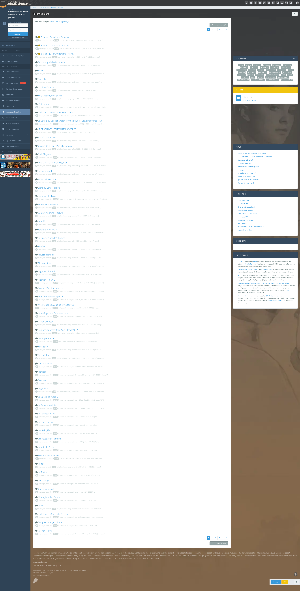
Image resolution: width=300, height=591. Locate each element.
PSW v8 (35, 570)
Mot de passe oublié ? (18, 37)
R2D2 (181, 555)
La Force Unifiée (46, 421)
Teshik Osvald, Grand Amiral (247, 269)
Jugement (43, 388)
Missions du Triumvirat (245, 210)
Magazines (251, 72)
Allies (40, 70)
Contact (70, 570)
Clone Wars (261, 555)
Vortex (41, 463)
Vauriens (42, 246)
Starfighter (270, 77)
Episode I (257, 65)
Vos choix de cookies (59, 570)
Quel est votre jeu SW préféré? (248, 180)
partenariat (9, 151)
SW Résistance (283, 77)
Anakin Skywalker (122, 555)
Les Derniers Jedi (139, 558)
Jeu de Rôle (271, 70)
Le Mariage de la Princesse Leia (53, 313)
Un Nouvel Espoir (274, 553)
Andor (241, 65)
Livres (291, 70)
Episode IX (244, 67)
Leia (136, 555)
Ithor (287, 290)
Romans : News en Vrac (49, 455)
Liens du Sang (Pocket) (49, 187)
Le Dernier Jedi (45, 170)
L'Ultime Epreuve (46, 87)
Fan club (252, 70)
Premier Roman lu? (47, 279)
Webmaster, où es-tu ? (245, 160)
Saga (283, 75)
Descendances (45, 363)
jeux (233, 555)
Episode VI (264, 67)
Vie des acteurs (287, 80)
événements (287, 555)
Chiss (255, 262)
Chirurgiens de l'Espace (49, 497)
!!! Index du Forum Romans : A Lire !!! (58, 53)
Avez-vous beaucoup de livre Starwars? (56, 304)
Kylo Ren (168, 555)
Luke (132, 555)
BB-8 (187, 555)
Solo (252, 77)
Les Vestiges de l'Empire (49, 438)
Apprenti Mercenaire (48, 229)
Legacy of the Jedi (46, 271)
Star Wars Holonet (40, 566)
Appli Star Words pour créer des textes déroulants (255, 157)
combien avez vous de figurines (248, 166)
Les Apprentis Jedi (47, 338)
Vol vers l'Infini (45, 530)
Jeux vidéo (282, 70)
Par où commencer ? (48, 137)
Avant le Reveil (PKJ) (48, 179)
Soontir (247, 264)
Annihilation (44, 354)
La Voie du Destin (46, 447)
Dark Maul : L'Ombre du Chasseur (53, 513)
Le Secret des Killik (47, 405)
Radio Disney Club (54, 566)
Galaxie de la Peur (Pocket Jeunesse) (55, 145)
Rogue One (260, 75)
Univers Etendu (272, 80)
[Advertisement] (265, 34)
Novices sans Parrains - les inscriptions (251, 227)
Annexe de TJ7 (243, 217)
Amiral (268, 269)
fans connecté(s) (249, 98)
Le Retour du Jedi (70, 555)
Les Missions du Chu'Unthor (247, 213)
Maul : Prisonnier (46, 254)
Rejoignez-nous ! (80, 570)
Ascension (43, 346)
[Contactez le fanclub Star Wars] (286, 3)
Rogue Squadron (273, 75)
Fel (251, 264)
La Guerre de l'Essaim (48, 396)
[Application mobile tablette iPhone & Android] (246, 3)
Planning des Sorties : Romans (55, 45)
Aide (284, 582)
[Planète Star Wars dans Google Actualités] (282, 3)
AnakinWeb (65, 553)
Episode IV (287, 65)
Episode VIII (286, 67)
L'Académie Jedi (243, 200)
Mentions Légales (45, 570)
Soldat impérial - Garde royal (51, 62)
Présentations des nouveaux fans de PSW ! (252, 153)
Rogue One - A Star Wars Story (65, 558)
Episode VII (275, 67)
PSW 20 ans (241, 75)
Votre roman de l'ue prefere (51, 296)
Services (245, 77)
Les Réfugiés (44, 430)
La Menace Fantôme (154, 553)
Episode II (266, 65)
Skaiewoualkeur (54, 22)
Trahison (42, 371)
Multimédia (262, 72)
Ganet (240, 262)
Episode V (254, 67)
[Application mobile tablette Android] (255, 3)
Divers (248, 65)
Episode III (277, 65)
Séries (290, 75)
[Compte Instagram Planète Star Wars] (264, 3)
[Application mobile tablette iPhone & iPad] (251, 3)
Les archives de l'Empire (246, 230)
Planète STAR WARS (18, 3)
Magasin (242, 72)
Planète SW (287, 72)
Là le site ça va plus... (245, 163)
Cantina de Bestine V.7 (245, 220)
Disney (121, 553)
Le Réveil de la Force (182, 553)
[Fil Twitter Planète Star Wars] (269, 3)
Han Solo (142, 555)
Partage (275, 582)
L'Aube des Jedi (45, 321)
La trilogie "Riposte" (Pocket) (51, 237)
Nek (239, 275)
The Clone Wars (243, 80)
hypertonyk (65, 22)
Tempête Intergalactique (50, 522)
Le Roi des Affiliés (46, 413)
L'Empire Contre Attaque (43, 555)
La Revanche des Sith (248, 553)
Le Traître (42, 472)
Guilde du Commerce (245, 296)
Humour (261, 70)
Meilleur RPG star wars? (246, 183)
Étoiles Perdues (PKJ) (48, 204)
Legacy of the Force (47, 196)
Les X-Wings (43, 480)
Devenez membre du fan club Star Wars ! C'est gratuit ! (18, 14)
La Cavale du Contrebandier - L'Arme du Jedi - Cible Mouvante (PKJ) (70, 120)
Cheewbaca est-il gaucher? (247, 173)
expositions (274, 555)
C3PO (175, 555)
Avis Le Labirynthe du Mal (50, 95)
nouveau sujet (221, 25)
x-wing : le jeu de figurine (246, 176)
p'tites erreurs (44, 104)
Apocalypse (43, 78)
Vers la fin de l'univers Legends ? (53, 162)
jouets (228, 555)
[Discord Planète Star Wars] (277, 3)
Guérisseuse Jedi (46, 488)
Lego (238, 555)
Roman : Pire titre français (50, 288)
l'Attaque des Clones (221, 553)
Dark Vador (160, 555)
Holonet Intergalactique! (246, 207)
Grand (263, 269)
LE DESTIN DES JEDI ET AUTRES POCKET (57, 129)
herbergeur (242, 170)
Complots (42, 380)
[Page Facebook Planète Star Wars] (260, 3)
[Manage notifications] (296, 574)
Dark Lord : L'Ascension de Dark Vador (56, 112)
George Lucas (108, 553)
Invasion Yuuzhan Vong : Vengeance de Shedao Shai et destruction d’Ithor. (263, 283)
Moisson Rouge (45, 262)
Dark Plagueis (44, 154)
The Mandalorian (258, 80)
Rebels (250, 75)
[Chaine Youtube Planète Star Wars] (273, 3)
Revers (41, 505)
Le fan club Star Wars (11, 50)
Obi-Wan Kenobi (274, 72)
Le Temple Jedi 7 (243, 204)
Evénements (241, 70)
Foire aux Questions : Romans (55, 37)
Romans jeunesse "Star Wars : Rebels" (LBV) (58, 329)
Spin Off (260, 77)
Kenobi (41, 221)
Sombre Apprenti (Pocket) (50, 212)
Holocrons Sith (243, 223)
